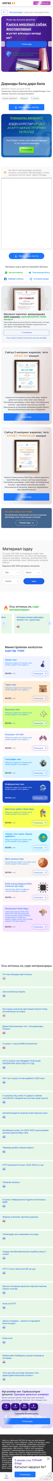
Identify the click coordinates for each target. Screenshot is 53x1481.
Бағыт (29, 572)
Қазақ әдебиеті (9, 98)
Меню (6, 1478)
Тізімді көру (25, 523)
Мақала (24, 98)
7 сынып (35, 98)
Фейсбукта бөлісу (16, 279)
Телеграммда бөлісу (41, 272)
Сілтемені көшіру (41, 279)
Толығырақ (26, 150)
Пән (7, 572)
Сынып (8, 581)
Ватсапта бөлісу (16, 272)
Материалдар (15, 12)
